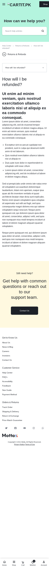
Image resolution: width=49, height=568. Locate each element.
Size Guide (7, 390)
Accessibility (7, 381)
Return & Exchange (10, 416)
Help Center (7, 373)
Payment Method (9, 394)
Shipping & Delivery (10, 411)
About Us (6, 342)
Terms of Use (30, 444)
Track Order (7, 407)
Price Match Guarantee (12, 420)
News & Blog (7, 347)
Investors (6, 356)
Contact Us (7, 360)
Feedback (6, 386)
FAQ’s (4, 377)
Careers (5, 351)
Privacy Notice (19, 444)
